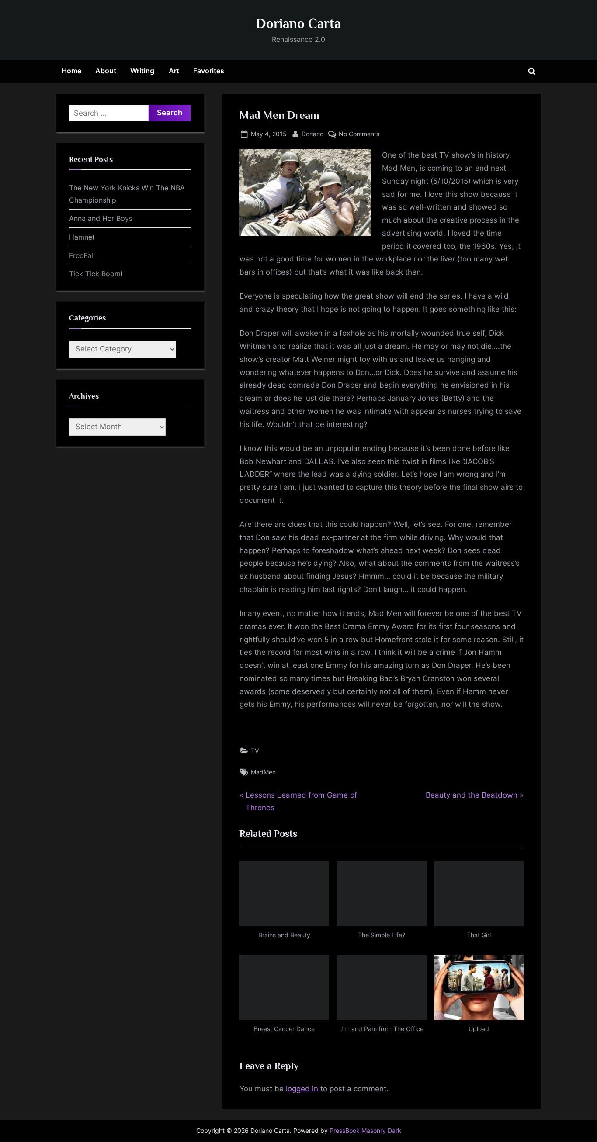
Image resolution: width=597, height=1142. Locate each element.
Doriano (312, 134)
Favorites (208, 70)
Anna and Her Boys (100, 218)
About (105, 70)
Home (71, 70)
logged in (302, 1088)
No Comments (359, 134)
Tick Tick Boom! (95, 273)
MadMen (263, 772)
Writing (142, 70)
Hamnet (82, 237)
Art (174, 70)
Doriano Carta (298, 23)
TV (255, 750)
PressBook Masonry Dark (365, 1130)
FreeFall (82, 255)
